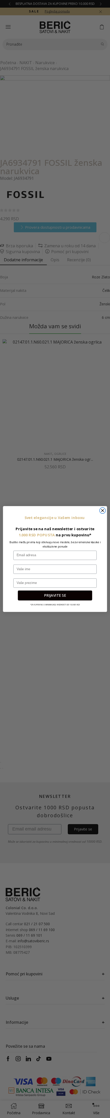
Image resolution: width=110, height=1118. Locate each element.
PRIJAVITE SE (55, 595)
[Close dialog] (102, 510)
